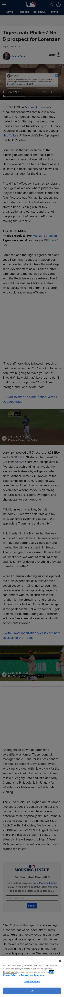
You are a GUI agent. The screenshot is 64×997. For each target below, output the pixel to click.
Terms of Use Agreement (32, 975)
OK (32, 991)
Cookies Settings (32, 981)
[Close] (60, 961)
